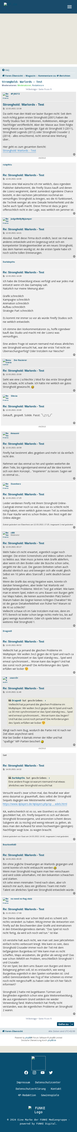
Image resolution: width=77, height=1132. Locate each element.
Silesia (14, 396)
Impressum (23, 1082)
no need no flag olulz (21, 899)
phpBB (28, 1037)
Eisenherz (16, 484)
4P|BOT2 (15, 94)
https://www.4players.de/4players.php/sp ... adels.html (35, 804)
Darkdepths (9, 262)
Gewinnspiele (50, 1095)
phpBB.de (52, 1040)
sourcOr (14, 678)
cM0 (13, 533)
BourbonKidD (9, 844)
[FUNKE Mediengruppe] (38, 1110)
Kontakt (56, 1088)
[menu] (70, 7)
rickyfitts (7, 165)
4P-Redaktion (27, 1095)
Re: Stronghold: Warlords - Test (23, 175)
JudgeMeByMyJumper (21, 219)
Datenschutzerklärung (31, 1088)
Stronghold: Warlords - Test (22, 81)
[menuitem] (5, 70)
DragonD (7, 631)
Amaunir (15, 433)
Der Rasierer (20, 360)
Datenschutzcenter (48, 1082)
